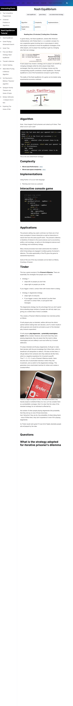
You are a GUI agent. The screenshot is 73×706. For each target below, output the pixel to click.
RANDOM (43, 3)
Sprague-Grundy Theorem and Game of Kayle (8, 90)
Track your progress (55, 3)
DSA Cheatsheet (9, 3)
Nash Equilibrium (8, 38)
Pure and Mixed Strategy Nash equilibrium (7, 54)
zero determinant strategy (56, 14)
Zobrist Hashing (7, 65)
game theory (42, 14)
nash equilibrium (31, 14)
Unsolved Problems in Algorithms (6, 22)
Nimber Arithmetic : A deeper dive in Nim (8, 99)
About (29, 3)
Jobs (23, 3)
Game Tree (6, 48)
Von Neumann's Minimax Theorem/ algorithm (8, 81)
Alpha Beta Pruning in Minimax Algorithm (8, 71)
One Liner (36, 3)
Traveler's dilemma (8, 61)
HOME (17, 3)
